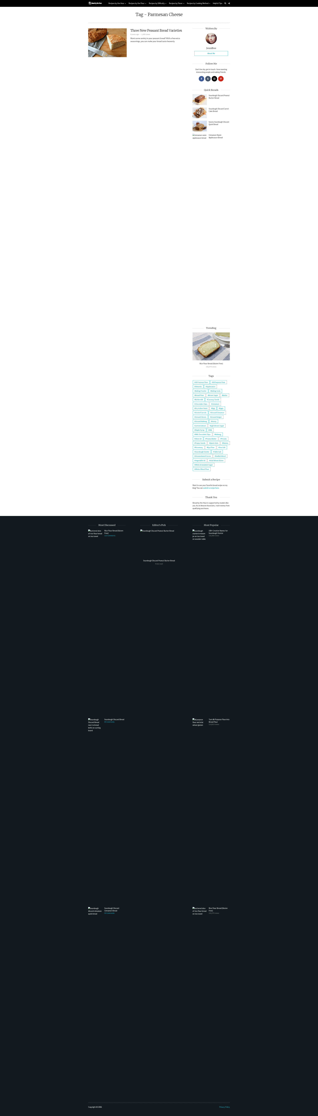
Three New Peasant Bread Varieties (156, 30)
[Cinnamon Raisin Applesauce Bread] (200, 227)
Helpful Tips (217, 3)
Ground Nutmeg (201, 421)
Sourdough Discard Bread (114, 719)
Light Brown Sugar (217, 426)
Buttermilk (199, 399)
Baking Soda (215, 391)
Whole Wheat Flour (202, 469)
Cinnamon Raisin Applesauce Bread (216, 136)
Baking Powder (200, 391)
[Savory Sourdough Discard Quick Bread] (200, 126)
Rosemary (199, 447)
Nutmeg (218, 434)
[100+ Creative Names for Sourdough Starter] (200, 623)
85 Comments (109, 722)
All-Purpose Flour (201, 382)
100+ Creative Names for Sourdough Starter (218, 532)
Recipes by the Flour (136, 3)
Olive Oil (198, 439)
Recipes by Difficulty (157, 3)
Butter (225, 395)
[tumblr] (208, 78)
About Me (211, 53)
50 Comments (109, 913)
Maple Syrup (199, 430)
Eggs (221, 408)
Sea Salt (222, 447)
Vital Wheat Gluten (216, 460)
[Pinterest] (221, 78)
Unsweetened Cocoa (203, 456)
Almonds (198, 386)
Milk (210, 430)
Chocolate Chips (201, 404)
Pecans (224, 439)
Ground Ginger (216, 417)
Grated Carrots (200, 413)
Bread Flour (199, 395)
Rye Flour (211, 447)
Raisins (225, 443)
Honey (214, 421)
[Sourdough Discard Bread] (95, 811)
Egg (213, 408)
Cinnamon (215, 404)
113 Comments (109, 535)
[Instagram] (214, 78)
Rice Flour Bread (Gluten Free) (211, 363)
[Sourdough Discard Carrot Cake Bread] (200, 113)
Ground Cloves (200, 417)
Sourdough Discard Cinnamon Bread (111, 909)
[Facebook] (201, 78)
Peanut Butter (211, 439)
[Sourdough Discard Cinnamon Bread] (95, 1000)
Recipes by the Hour (116, 3)
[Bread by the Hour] (95, 3)
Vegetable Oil (200, 460)
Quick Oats (214, 443)
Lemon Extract (200, 426)
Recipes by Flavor (175, 3)
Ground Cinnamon (217, 413)
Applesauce (210, 386)
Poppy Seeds (200, 443)
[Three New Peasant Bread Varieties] (107, 42)
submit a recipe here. (211, 488)
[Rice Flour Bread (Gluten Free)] (211, 346)
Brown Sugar (213, 395)
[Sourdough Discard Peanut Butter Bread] (200, 99)
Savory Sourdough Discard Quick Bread (219, 123)
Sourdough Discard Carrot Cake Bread (219, 110)
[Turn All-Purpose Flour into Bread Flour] (200, 811)
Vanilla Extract (221, 456)
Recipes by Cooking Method (197, 3)
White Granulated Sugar (204, 465)
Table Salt (217, 452)
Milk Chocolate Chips (203, 434)
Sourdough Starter (202, 452)
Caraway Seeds (213, 399)
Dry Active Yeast (201, 408)
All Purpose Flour (219, 382)
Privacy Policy (224, 1107)
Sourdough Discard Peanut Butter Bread (219, 96)
